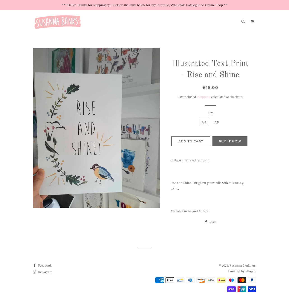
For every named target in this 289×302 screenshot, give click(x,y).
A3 (216, 122)
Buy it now (230, 141)
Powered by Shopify (242, 271)
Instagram (44, 272)
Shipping (204, 97)
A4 (204, 122)
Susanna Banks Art (243, 265)
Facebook (44, 265)
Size (210, 113)
